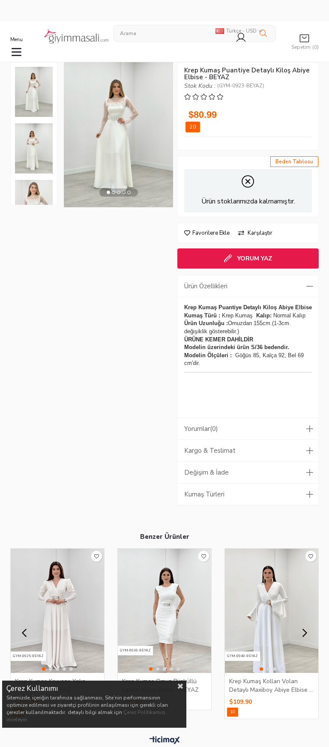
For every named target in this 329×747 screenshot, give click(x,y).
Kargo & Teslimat (210, 450)
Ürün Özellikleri (205, 286)
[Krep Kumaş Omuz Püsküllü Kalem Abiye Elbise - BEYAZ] (164, 611)
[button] (108, 192)
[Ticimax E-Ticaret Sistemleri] (165, 740)
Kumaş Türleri (204, 494)
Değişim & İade (206, 472)
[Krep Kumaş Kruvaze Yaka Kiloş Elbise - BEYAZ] (57, 611)
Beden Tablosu (294, 161)
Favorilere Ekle (96, 556)
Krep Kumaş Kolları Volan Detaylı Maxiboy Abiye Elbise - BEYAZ (270, 685)
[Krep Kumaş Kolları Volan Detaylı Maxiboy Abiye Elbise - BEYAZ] (271, 611)
